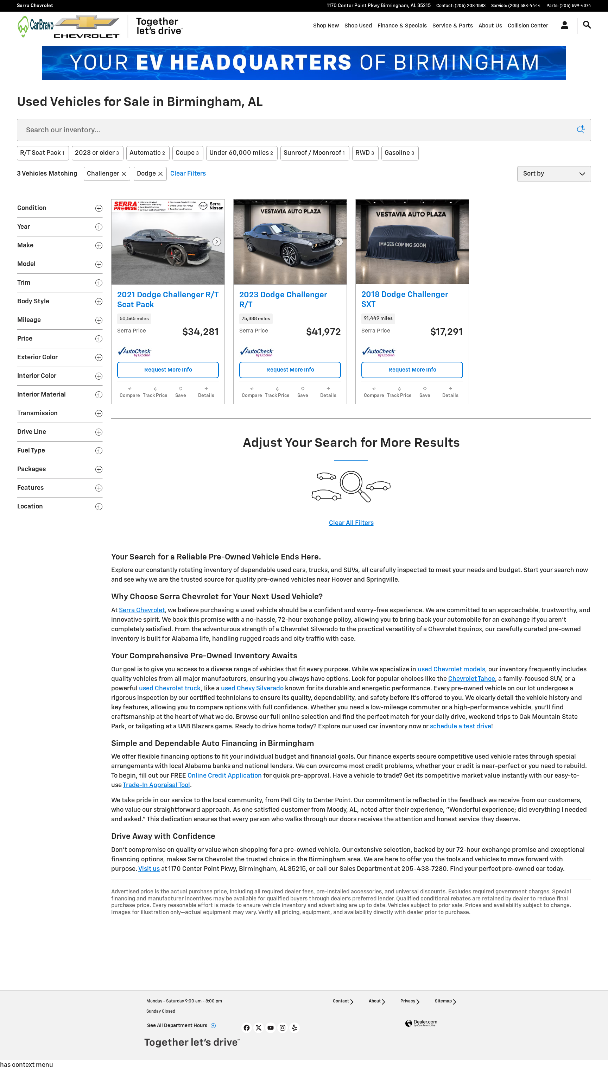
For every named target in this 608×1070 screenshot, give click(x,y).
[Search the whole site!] (587, 25)
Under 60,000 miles (241, 153)
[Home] (35, 26)
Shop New (326, 26)
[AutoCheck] (134, 352)
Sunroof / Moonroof (314, 153)
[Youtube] (270, 1027)
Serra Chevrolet (142, 610)
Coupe (187, 153)
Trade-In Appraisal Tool (156, 785)
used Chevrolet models (451, 669)
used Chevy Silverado (252, 688)
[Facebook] (246, 1027)
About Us (490, 26)
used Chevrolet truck (170, 688)
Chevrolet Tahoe (471, 679)
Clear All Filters (351, 523)
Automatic (147, 153)
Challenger (103, 174)
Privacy (407, 1001)
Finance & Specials (402, 26)
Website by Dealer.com (421, 1023)
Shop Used (358, 26)
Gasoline (399, 153)
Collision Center (528, 26)
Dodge (146, 174)
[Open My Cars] (562, 26)
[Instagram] (282, 1027)
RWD (364, 153)
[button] (168, 319)
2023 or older (97, 153)
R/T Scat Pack (42, 153)
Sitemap (443, 1001)
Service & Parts (452, 26)
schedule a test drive (460, 726)
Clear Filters (188, 174)
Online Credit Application (225, 776)
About (375, 1001)
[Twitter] (258, 1027)
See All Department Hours (177, 1025)
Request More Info (168, 370)
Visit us (149, 869)
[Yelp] (294, 1027)
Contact (341, 1001)
